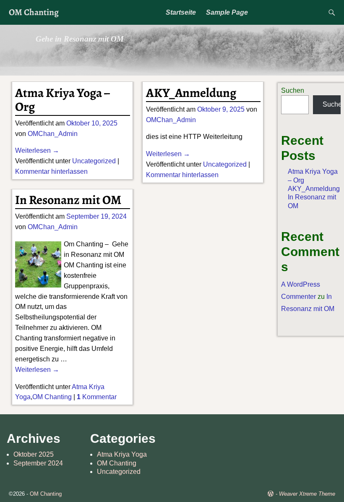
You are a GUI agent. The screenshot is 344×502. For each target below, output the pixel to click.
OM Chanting (34, 12)
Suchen (292, 90)
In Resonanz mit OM (68, 199)
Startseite (181, 12)
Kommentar (97, 396)
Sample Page (227, 12)
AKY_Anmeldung (191, 92)
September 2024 (38, 463)
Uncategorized (94, 161)
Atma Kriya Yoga (122, 454)
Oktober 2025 (33, 454)
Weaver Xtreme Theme (307, 494)
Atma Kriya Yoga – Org (62, 99)
